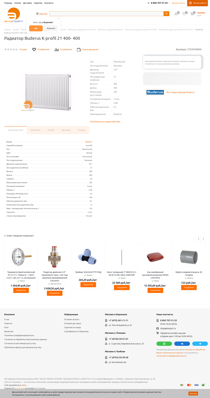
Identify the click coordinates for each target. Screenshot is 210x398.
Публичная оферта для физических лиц (22, 347)
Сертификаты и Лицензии (76, 331)
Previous (198, 238)
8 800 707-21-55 (168, 320)
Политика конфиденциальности (19, 335)
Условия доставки (72, 323)
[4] (13, 49)
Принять (193, 393)
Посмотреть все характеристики (105, 121)
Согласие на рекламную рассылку (20, 343)
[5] (16, 49)
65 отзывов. (40, 388)
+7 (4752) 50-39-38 (118, 357)
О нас (6, 319)
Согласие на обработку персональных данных (25, 339)
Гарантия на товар (72, 327)
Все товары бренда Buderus (181, 92)
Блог (6, 327)
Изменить (51, 28)
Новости (8, 323)
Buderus (88, 142)
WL (24, 385)
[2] (8, 49)
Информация (71, 314)
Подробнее (21, 290)
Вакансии (8, 331)
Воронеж (43, 14)
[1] (5, 49)
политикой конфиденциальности (171, 356)
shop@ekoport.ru (168, 328)
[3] (11, 49)
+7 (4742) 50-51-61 (118, 339)
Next (203, 238)
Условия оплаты (71, 319)
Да (36, 28)
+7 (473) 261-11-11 (118, 320)
